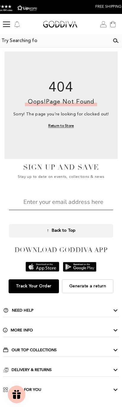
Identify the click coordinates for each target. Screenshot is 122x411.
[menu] (6, 24)
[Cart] (113, 24)
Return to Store (61, 126)
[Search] (116, 41)
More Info (22, 330)
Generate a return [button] (87, 286)
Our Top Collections (34, 350)
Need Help (22, 310)
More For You (26, 389)
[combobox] (54, 41)
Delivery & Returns (32, 370)
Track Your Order (34, 286)
